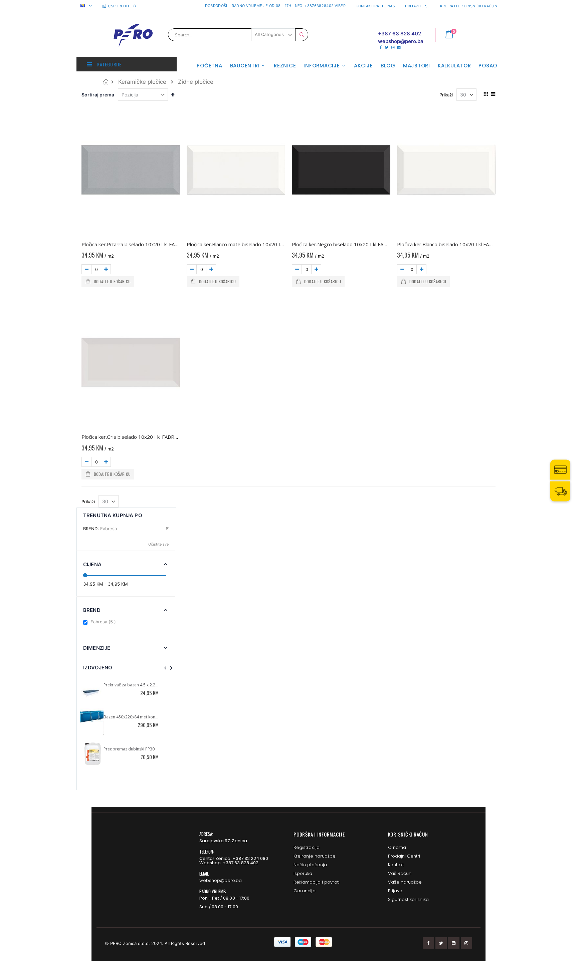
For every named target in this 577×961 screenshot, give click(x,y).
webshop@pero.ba (220, 880)
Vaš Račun (400, 873)
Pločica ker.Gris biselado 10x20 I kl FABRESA (132, 436)
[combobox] (238, 34)
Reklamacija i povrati (317, 882)
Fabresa (104, 621)
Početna (105, 81)
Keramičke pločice (142, 82)
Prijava (395, 891)
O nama (397, 847)
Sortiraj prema (97, 94)
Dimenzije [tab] (96, 648)
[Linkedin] (398, 47)
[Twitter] (386, 47)
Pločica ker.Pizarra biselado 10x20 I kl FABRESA (135, 244)
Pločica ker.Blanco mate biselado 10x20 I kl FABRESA (247, 244)
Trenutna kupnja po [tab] (112, 515)
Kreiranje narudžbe (315, 856)
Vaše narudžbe (405, 882)
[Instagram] (392, 47)
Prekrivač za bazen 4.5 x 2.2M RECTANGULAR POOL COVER (131, 685)
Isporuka (303, 873)
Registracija (307, 847)
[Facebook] (380, 47)
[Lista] (493, 94)
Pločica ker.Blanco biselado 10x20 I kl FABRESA (450, 244)
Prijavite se (417, 6)
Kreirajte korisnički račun (468, 6)
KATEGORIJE (109, 64)
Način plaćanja (310, 865)
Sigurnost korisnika (408, 899)
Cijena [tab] (92, 564)
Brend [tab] (92, 610)
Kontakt (396, 865)
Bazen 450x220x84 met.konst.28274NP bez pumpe (131, 717)
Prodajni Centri (404, 856)
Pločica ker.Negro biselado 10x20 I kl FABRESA (345, 244)
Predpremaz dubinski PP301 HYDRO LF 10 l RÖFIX (131, 749)
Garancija (305, 891)
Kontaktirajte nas (375, 6)
